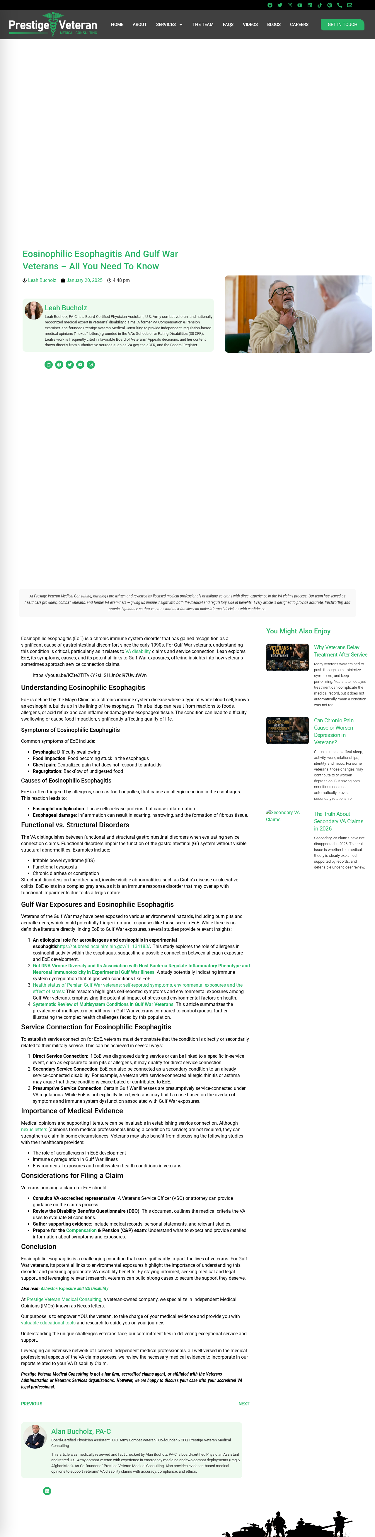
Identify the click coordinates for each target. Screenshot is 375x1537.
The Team (203, 24)
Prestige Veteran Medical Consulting (64, 1299)
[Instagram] (290, 5)
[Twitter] (280, 5)
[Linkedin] (310, 5)
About (140, 24)
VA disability (138, 651)
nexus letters (34, 1129)
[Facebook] (270, 5)
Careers (299, 24)
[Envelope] (349, 5)
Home (117, 24)
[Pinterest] (330, 5)
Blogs (274, 24)
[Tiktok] (320, 5)
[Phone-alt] (340, 5)
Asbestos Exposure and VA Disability (74, 1288)
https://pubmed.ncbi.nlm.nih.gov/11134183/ (103, 946)
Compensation (81, 1230)
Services (166, 24)
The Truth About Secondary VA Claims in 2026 (338, 821)
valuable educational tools (48, 1323)
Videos (250, 24)
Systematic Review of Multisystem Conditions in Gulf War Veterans (103, 1004)
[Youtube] (300, 5)
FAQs (228, 24)
